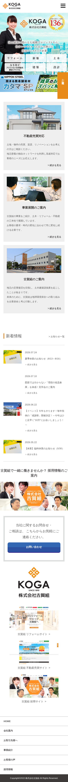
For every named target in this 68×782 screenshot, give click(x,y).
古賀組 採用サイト (32, 701)
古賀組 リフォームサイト (32, 634)
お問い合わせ (34, 547)
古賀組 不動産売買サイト (32, 667)
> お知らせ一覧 (57, 336)
